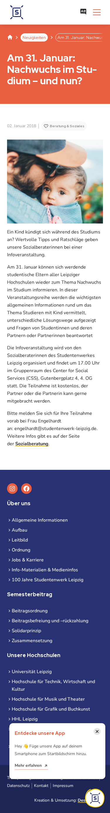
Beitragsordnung (30, 611)
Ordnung (21, 550)
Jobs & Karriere (28, 560)
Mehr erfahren (28, 765)
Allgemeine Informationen (40, 520)
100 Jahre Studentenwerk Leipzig (47, 580)
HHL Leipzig (25, 719)
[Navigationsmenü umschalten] (97, 12)
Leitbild (20, 540)
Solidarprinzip (26, 631)
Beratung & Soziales (67, 126)
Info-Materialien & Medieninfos (45, 570)
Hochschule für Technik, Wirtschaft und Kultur (53, 685)
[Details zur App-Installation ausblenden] (94, 798)
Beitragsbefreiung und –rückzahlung (50, 621)
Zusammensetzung (32, 640)
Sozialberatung (31, 444)
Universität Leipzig (32, 671)
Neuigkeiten (34, 37)
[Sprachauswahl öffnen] (83, 12)
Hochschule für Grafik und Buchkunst (51, 709)
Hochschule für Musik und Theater (48, 699)
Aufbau (19, 530)
